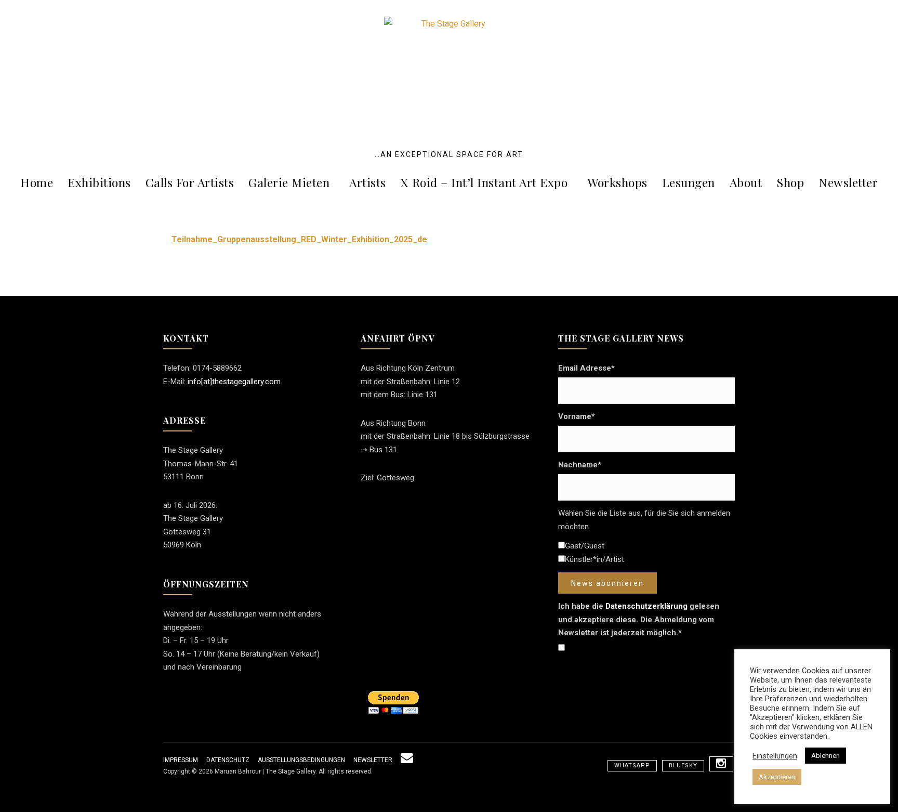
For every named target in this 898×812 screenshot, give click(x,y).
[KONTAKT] (407, 760)
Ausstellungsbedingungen (301, 760)
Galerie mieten (288, 182)
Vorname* (576, 416)
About (746, 182)
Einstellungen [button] (774, 756)
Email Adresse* (586, 368)
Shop (790, 182)
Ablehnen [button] (825, 755)
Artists (367, 182)
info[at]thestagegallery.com (234, 381)
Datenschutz (227, 760)
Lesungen (688, 182)
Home (36, 182)
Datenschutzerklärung (646, 606)
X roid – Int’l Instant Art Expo (484, 182)
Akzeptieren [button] (777, 777)
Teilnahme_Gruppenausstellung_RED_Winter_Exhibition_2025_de (299, 239)
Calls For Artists (190, 182)
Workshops (617, 182)
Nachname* (579, 464)
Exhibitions (99, 182)
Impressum (180, 760)
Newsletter (848, 182)
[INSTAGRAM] (721, 763)
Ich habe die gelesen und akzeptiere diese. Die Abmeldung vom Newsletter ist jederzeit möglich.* (638, 619)
